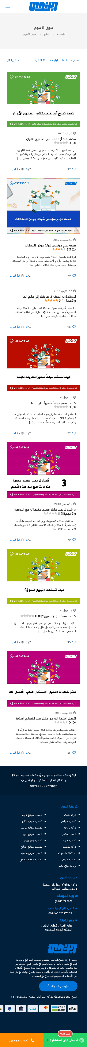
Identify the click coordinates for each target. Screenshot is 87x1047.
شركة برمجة (70, 828)
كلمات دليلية (59, 60)
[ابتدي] (43, 6)
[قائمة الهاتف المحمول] (7, 6)
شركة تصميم (69, 847)
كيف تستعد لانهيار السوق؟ (55, 616)
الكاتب (38, 60)
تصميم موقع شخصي (31, 859)
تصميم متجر (69, 834)
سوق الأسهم (30, 34)
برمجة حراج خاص (67, 866)
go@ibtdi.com (63, 901)
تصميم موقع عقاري (32, 821)
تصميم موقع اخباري (31, 847)
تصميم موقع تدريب (31, 828)
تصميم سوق (69, 859)
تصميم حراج (69, 840)
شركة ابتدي (70, 815)
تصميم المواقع (33, 960)
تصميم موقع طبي (32, 834)
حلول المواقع (46, 964)
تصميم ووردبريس (32, 840)
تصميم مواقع (68, 821)
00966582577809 (60, 913)
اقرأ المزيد (15, 169)
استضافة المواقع (67, 853)
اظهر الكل (12, 60)
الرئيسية (61, 34)
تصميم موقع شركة (32, 815)
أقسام (76, 60)
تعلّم (46, 34)
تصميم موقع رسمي (31, 853)
